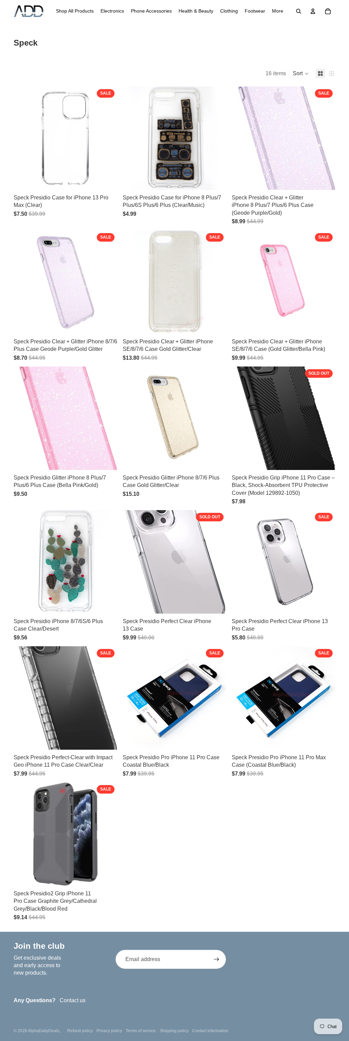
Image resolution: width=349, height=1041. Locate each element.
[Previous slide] (24, 282)
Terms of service (141, 1030)
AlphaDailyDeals (43, 1030)
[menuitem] (75, 11)
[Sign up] (216, 959)
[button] (301, 73)
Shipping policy (174, 1030)
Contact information (210, 1030)
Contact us (73, 1000)
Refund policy (80, 1030)
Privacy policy (109, 1030)
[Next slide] (107, 282)
